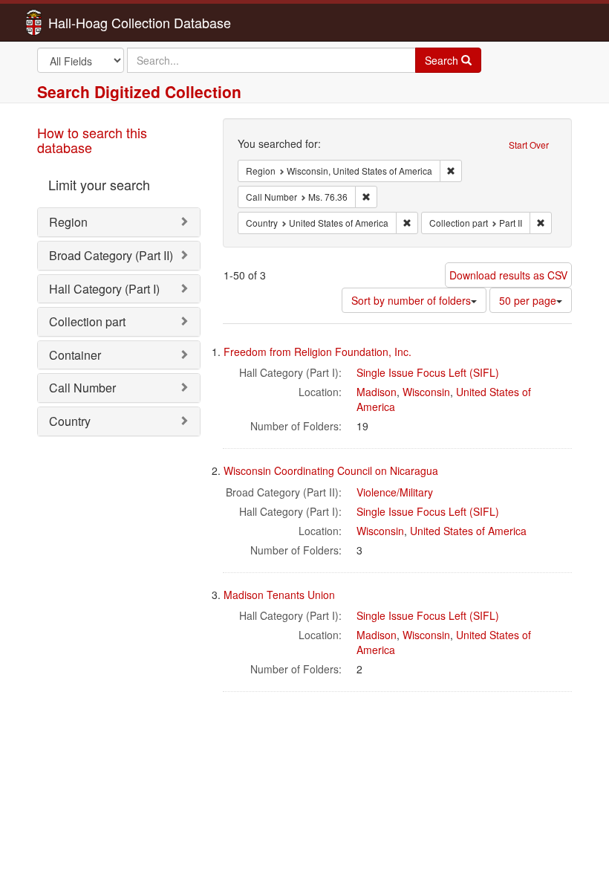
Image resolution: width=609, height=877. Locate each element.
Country (70, 421)
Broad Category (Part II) (111, 255)
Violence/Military (394, 492)
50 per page (527, 300)
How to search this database (92, 140)
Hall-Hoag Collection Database (92, 22)
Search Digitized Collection (139, 91)
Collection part (87, 321)
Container (75, 354)
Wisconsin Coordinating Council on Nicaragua (331, 470)
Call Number (82, 387)
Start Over (529, 144)
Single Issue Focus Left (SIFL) (427, 372)
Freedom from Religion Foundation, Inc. (317, 351)
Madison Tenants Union (279, 594)
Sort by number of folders (411, 300)
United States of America (468, 530)
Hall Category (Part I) (104, 288)
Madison (376, 391)
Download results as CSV (508, 275)
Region (68, 221)
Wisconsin (426, 391)
